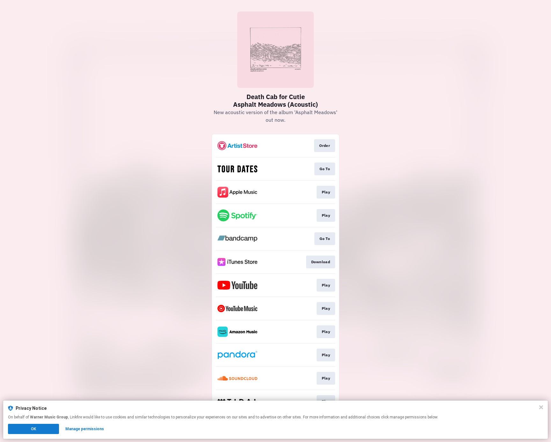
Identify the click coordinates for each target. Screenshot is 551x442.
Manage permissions (84, 429)
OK (33, 429)
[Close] (541, 407)
